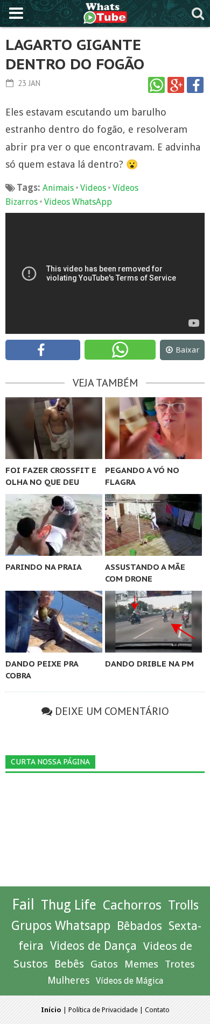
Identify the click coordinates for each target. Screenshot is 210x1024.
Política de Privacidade (103, 1010)
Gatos (104, 964)
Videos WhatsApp (78, 202)
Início (51, 1010)
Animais (58, 188)
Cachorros (132, 905)
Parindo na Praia (43, 567)
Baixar (187, 350)
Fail (23, 904)
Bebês (69, 964)
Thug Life (68, 905)
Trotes (180, 964)
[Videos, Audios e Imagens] (105, 12)
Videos (93, 188)
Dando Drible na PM (149, 663)
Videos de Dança (93, 946)
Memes (141, 964)
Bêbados (139, 926)
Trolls (183, 905)
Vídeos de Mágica (129, 981)
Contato (157, 1010)
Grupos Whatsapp (60, 926)
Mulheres (68, 980)
